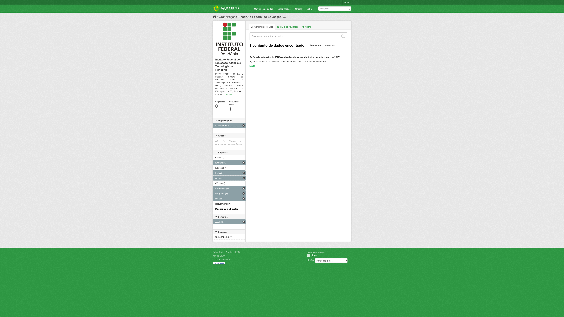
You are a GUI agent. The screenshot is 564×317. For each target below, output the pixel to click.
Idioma (310, 259)
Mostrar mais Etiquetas (226, 208)
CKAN (312, 255)
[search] (343, 36)
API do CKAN (219, 255)
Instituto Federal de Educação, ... (263, 17)
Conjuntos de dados (263, 8)
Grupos (298, 8)
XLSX (252, 66)
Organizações (284, 8)
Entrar (347, 2)
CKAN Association (221, 259)
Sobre (309, 8)
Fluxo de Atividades (289, 26)
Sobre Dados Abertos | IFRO (226, 252)
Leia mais (229, 94)
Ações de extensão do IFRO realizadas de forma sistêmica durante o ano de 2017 (295, 57)
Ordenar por (316, 44)
